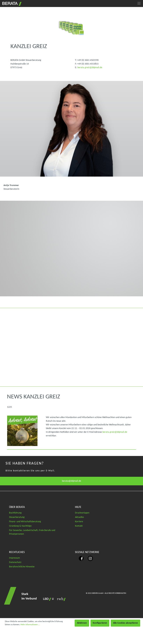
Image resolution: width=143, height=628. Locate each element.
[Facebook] (79, 558)
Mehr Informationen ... (30, 625)
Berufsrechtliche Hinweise (22, 566)
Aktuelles (79, 517)
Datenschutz (15, 562)
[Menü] (139, 3)
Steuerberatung (17, 517)
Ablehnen (82, 623)
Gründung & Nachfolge (20, 526)
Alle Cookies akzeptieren (125, 623)
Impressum (14, 558)
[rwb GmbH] (60, 599)
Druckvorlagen (82, 513)
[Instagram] (88, 558)
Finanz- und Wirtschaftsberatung (25, 521)
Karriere (79, 521)
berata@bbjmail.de (71, 481)
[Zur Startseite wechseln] (11, 3)
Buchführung (15, 513)
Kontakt (79, 526)
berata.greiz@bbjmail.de (89, 67)
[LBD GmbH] (47, 599)
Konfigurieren (100, 623)
